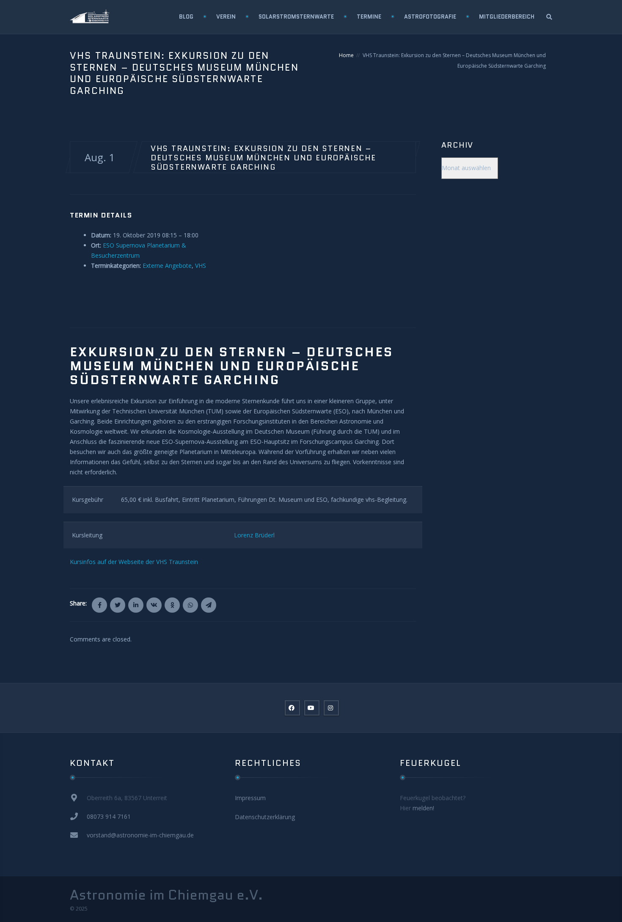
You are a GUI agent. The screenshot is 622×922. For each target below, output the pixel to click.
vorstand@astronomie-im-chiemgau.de (140, 835)
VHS (200, 265)
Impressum (250, 798)
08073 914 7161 (109, 816)
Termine (369, 17)
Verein (226, 17)
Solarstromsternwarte (296, 17)
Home (346, 55)
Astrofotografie (430, 17)
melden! (423, 808)
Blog (186, 17)
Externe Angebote (167, 265)
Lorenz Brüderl (254, 535)
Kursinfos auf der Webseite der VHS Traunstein (134, 562)
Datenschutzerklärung (265, 817)
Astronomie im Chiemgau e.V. (166, 895)
